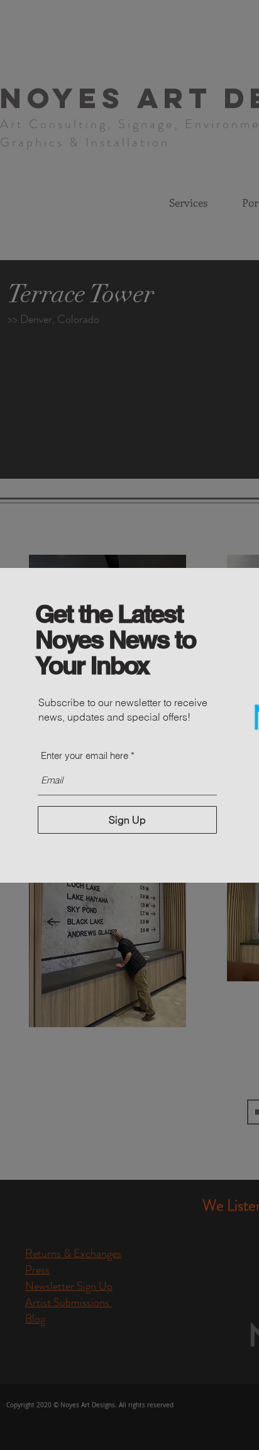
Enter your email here (84, 755)
